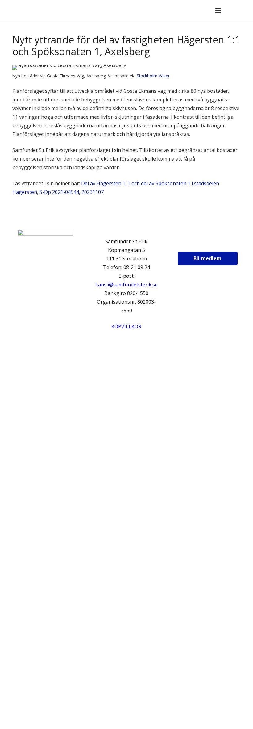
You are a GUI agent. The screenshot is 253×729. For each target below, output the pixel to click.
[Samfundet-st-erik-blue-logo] (27, 11)
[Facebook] (190, 243)
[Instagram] (205, 243)
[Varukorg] (231, 11)
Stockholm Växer (153, 76)
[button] (218, 11)
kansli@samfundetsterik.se (126, 284)
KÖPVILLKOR (126, 326)
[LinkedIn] (220, 243)
